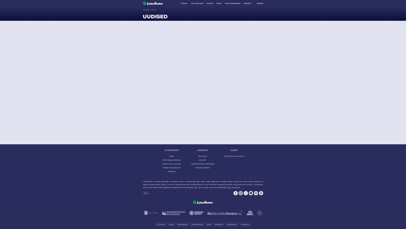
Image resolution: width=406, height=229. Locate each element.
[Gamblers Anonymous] (250, 213)
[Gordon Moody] (196, 213)
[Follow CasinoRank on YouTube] (251, 193)
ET (145, 193)
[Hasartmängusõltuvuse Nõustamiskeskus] (173, 213)
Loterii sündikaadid (232, 3)
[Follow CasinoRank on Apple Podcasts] (261, 193)
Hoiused (210, 3)
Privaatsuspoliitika (202, 167)
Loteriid (184, 3)
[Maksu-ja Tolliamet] (151, 213)
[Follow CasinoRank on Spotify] (256, 193)
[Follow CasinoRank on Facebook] (236, 193)
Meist (172, 156)
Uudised (260, 3)
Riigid (219, 3)
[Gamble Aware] (224, 213)
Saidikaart (172, 171)
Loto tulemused (197, 3)
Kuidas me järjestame (171, 167)
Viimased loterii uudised (234, 156)
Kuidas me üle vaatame (171, 164)
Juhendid (247, 3)
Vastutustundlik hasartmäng (202, 164)
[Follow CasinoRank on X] (246, 193)
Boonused (203, 156)
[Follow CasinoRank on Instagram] (241, 193)
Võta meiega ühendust (172, 160)
